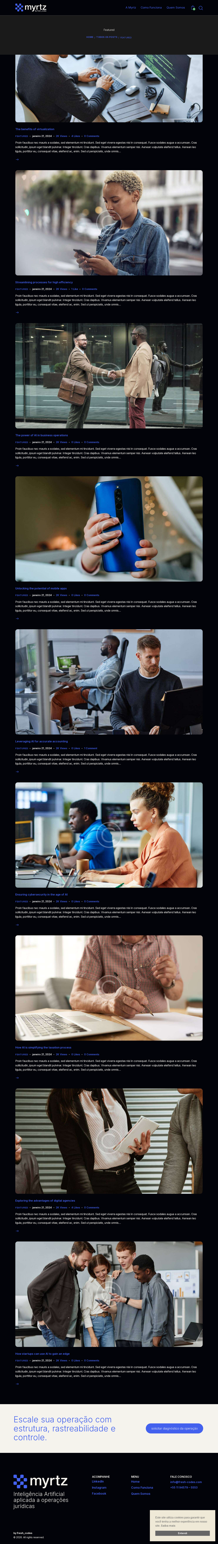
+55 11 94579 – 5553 (184, 1487)
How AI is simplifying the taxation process (43, 1047)
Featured (21, 136)
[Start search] (200, 8)
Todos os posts (106, 37)
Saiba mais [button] (168, 1525)
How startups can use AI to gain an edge (42, 1353)
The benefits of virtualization (34, 129)
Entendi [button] (182, 1533)
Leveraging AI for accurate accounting (41, 741)
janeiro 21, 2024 (42, 136)
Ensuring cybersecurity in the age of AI (41, 894)
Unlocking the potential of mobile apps (41, 588)
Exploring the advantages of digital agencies (45, 1200)
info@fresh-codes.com (186, 1482)
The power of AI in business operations (41, 435)
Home (89, 37)
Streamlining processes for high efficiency (44, 282)
